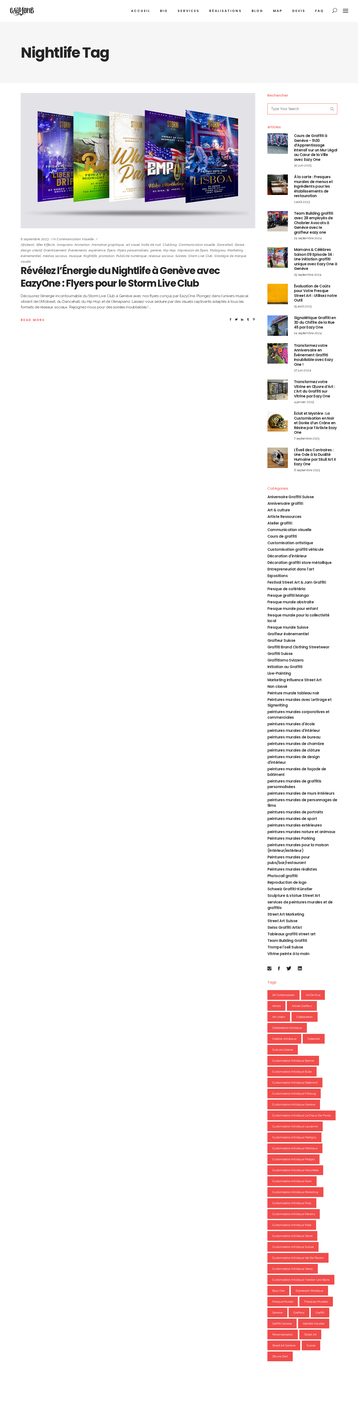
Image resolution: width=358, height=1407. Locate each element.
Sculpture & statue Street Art (293, 895)
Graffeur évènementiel (288, 633)
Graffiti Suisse (280, 653)
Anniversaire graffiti (285, 503)
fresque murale (282, 1301)
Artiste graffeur (302, 1006)
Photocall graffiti (282, 875)
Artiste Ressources (284, 516)
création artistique (284, 1038)
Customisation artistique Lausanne (295, 1126)
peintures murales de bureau (293, 737)
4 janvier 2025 (304, 402)
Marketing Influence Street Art (294, 679)
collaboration (304, 1017)
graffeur (298, 1312)
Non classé (277, 686)
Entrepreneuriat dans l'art (290, 569)
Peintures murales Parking (291, 838)
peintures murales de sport (292, 818)
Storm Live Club (200, 256)
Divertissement (55, 250)
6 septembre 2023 (35, 239)
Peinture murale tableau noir (293, 693)
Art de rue (313, 995)
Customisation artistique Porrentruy (295, 1192)
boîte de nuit (151, 245)
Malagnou (218, 250)
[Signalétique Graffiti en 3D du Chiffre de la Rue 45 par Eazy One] (277, 325)
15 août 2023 (303, 306)
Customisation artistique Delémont (295, 1082)
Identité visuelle (313, 1323)
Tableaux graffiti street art (291, 934)
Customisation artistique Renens (293, 1214)
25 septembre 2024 (307, 274)
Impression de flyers (193, 250)
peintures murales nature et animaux (301, 831)
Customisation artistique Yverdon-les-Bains (301, 1279)
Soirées (181, 256)
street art (310, 1334)
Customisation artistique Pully (292, 1203)
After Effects (45, 245)
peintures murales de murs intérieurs (300, 793)
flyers (111, 250)
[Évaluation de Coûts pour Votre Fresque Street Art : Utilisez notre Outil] (277, 294)
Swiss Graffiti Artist (284, 927)
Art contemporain (283, 995)
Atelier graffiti (279, 523)
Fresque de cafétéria (286, 588)
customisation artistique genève (293, 1104)
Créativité (314, 1038)
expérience (97, 250)
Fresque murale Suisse (287, 627)
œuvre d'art (280, 1356)
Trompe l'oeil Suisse (285, 947)
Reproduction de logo (287, 882)
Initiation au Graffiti (284, 666)
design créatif (31, 250)
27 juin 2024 (302, 370)
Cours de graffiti (282, 536)
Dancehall (225, 245)
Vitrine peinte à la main (288, 953)
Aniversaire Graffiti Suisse (290, 496)
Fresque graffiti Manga (288, 595)
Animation (82, 245)
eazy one (278, 1290)
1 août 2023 (302, 202)
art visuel (133, 245)
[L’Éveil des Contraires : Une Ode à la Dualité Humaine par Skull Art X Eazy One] (277, 458)
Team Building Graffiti (287, 940)
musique (75, 256)
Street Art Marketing (285, 914)
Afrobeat (27, 245)
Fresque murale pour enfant (292, 608)
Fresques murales (316, 1301)
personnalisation (282, 1334)
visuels (26, 261)
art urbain (278, 1017)
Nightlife (90, 256)
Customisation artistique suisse (293, 1247)
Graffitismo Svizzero (285, 660)
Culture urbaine (282, 1049)
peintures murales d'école (291, 723)
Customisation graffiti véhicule (295, 549)
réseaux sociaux (161, 256)
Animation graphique (108, 245)
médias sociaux (55, 256)
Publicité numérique (131, 256)
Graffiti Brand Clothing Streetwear (298, 647)
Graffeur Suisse (281, 640)
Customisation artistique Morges (293, 1159)
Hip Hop (169, 250)
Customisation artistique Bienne (293, 1060)
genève (155, 250)
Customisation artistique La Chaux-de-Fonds (301, 1115)
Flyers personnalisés (133, 250)
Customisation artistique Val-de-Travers (298, 1258)
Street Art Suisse (282, 920)
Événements (77, 250)
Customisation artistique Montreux (295, 1148)
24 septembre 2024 (308, 238)
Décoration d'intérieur (287, 556)
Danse (240, 245)
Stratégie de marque (230, 256)
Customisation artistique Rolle (291, 1225)
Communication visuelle (75, 239)
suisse (311, 1345)
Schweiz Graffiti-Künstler (289, 889)
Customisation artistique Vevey (292, 1268)
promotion (106, 256)
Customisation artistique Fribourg (294, 1093)
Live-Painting (279, 673)
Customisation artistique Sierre (292, 1236)
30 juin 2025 (302, 165)
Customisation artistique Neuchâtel (295, 1170)
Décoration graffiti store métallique (299, 562)
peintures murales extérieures (294, 825)
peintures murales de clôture (293, 750)
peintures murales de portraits (295, 812)
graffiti (320, 1312)
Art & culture (278, 510)
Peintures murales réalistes (292, 869)
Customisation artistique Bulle (292, 1071)
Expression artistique (309, 1290)
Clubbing (170, 245)
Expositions (277, 575)
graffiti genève (282, 1323)
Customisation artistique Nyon (292, 1181)
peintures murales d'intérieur (293, 730)
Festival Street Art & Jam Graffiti (296, 582)
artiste (276, 1006)
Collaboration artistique (287, 1028)
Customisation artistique (290, 542)
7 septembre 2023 (307, 438)
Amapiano (64, 245)
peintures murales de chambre (295, 743)
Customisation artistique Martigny (294, 1137)
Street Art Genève (283, 1345)
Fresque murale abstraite (290, 602)
